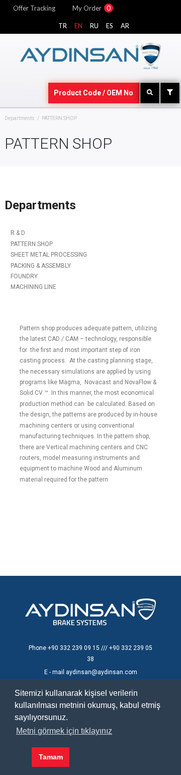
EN (78, 26)
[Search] (150, 93)
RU (94, 26)
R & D (18, 232)
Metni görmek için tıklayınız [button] (64, 731)
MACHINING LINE (33, 286)
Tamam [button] (51, 757)
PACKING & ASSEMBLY (41, 265)
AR (125, 26)
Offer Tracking (34, 8)
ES (109, 26)
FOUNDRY (24, 276)
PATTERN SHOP (32, 244)
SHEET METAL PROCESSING (49, 254)
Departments (20, 118)
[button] (21, 757)
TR (62, 26)
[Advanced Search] (170, 93)
